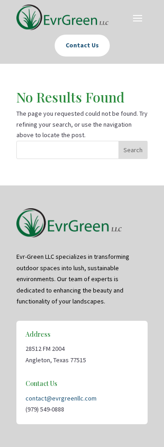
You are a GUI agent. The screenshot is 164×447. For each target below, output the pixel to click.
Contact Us (82, 45)
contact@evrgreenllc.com (61, 398)
